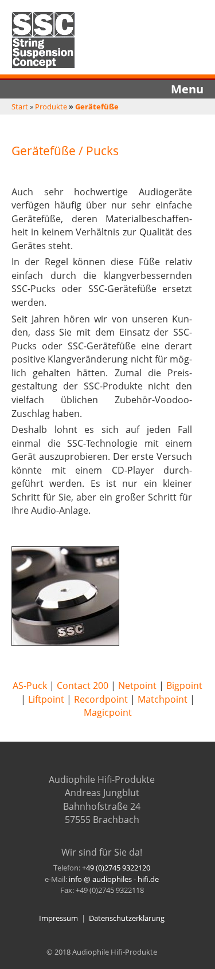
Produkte (51, 106)
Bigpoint (184, 685)
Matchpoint (162, 699)
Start (19, 106)
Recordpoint (101, 699)
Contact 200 (82, 685)
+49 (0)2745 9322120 (116, 867)
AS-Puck (30, 685)
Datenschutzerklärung (127, 918)
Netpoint (137, 685)
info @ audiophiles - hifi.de (114, 879)
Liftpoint (46, 699)
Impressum (58, 918)
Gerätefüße (97, 106)
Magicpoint (108, 712)
